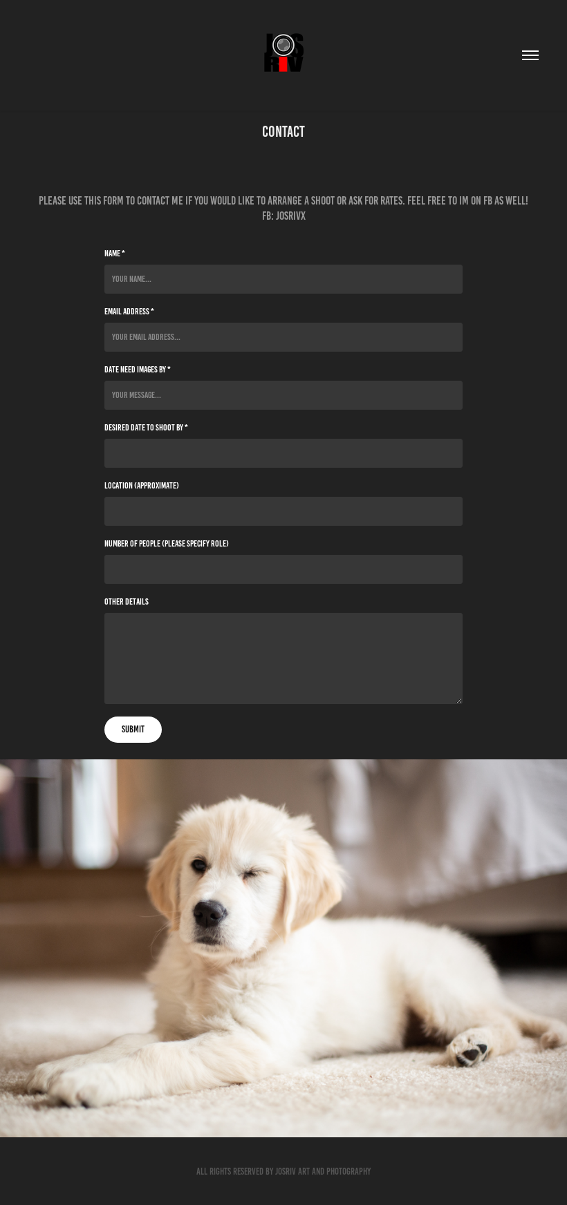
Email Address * (129, 311)
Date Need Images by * (137, 369)
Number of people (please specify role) (166, 544)
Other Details (126, 602)
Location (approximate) (141, 486)
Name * (114, 253)
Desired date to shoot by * (146, 428)
